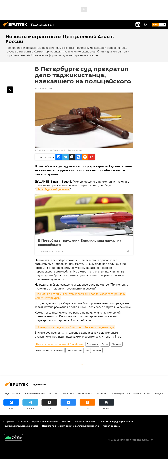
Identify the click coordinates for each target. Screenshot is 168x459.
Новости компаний (85, 421)
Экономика (84, 393)
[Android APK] (13, 437)
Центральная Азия (34, 393)
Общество (101, 393)
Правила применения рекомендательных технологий (70, 425)
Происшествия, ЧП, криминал (49, 350)
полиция (97, 350)
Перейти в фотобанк (72, 150)
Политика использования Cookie (20, 425)
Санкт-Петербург (74, 350)
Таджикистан (11, 393)
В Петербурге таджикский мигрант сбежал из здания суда (75, 327)
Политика (68, 393)
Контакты (23, 421)
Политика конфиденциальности (116, 421)
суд (87, 350)
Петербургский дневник (53, 189)
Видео (159, 393)
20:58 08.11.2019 (43, 88)
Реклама (66, 421)
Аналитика (134, 393)
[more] (128, 251)
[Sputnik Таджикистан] (16, 27)
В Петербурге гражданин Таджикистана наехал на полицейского (79, 242)
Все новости (92, 344)
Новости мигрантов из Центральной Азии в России (59, 344)
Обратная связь (111, 425)
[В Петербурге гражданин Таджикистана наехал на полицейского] (84, 215)
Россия (105, 344)
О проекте (8, 421)
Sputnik (40, 150)
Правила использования (45, 421)
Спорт (148, 393)
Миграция (116, 344)
